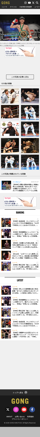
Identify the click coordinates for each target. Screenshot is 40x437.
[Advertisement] (20, 364)
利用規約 (30, 417)
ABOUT (9, 417)
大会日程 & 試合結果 (25, 7)
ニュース (4, 7)
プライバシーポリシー (20, 419)
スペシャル (13, 7)
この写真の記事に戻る (20, 77)
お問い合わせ (20, 417)
